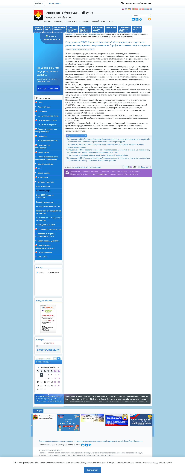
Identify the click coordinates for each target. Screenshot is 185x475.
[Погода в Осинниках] (48, 271)
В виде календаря (58, 358)
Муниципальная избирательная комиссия (45, 246)
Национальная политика (47, 120)
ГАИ (109, 396)
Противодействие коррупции (49, 229)
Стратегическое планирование (42, 146)
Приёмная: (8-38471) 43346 (47, 399)
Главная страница (46, 445)
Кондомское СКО (43, 186)
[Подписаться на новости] (149, 20)
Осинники (68, 34)
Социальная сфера (45, 164)
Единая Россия (83, 399)
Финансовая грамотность (47, 141)
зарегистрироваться (97, 174)
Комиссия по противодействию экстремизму (48, 212)
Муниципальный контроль (47, 116)
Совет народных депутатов (48, 241)
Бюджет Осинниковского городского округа (46, 130)
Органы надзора (94, 34)
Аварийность (102, 396)
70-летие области (89, 396)
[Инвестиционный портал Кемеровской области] (44, 417)
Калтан (103, 399)
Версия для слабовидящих (138, 3)
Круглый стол (112, 399)
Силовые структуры (80, 34)
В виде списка (55, 358)
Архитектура (42, 177)
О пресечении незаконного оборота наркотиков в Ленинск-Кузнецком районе (97, 155)
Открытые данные (44, 252)
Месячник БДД (123, 399)
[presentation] (32, 425)
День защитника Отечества (137, 396)
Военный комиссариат (45, 202)
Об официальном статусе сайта (48, 396)
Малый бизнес (43, 152)
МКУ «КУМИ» (42, 257)
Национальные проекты (47, 125)
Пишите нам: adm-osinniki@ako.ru (49, 401)
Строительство (43, 173)
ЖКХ (39, 168)
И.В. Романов (95, 399)
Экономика (42, 136)
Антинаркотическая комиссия (48, 206)
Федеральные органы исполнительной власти (45, 235)
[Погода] (40, 272)
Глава (120, 396)
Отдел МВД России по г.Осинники (45, 196)
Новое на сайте (74, 445)
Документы (42, 111)
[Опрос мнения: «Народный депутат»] (68, 422)
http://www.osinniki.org (104, 455)
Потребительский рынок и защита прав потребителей (46, 158)
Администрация (43, 107)
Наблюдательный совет (45, 225)
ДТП (124, 396)
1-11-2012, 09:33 (88, 49)
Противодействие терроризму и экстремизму (49, 219)
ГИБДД (114, 396)
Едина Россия (71, 399)
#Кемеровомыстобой (73, 396)
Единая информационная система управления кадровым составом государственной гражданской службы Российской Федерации (91, 441)
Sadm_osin (76, 49)
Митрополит (134, 399)
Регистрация (54, 3)
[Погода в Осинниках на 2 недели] (53, 272)
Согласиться (92, 470)
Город (40, 102)
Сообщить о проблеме (48, 88)
